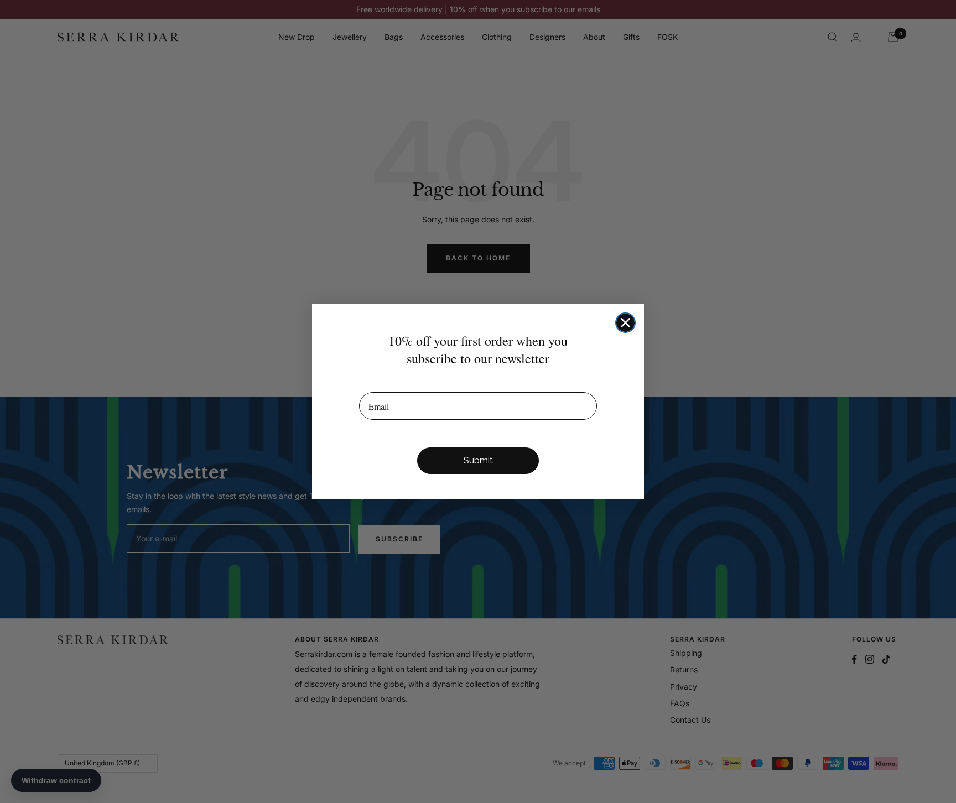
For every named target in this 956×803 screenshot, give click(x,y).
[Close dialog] (625, 322)
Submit (478, 460)
